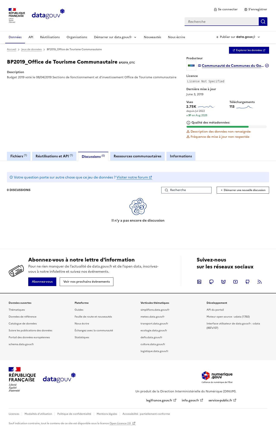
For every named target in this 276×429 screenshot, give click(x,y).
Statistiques (82, 337)
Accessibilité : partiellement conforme (146, 414)
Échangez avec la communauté (94, 330)
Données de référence (22, 317)
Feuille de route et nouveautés (93, 317)
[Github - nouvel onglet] (247, 281)
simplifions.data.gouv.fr (155, 310)
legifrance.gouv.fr (159, 400)
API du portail (215, 310)
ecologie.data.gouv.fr (154, 330)
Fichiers (18, 156)
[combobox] (226, 21)
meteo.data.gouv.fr (153, 317)
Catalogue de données (23, 324)
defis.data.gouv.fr (151, 337)
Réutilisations (50, 37)
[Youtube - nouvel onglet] (235, 281)
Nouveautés (152, 37)
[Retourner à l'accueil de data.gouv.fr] (48, 15)
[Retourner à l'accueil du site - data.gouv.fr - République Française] (59, 379)
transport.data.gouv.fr (154, 324)
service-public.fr (220, 400)
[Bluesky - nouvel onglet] (223, 281)
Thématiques (17, 310)
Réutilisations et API (54, 156)
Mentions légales (107, 414)
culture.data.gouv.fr (153, 344)
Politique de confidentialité (74, 414)
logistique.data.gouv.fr (154, 351)
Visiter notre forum (132, 177)
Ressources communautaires (137, 156)
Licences (14, 414)
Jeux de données (31, 49)
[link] (225, 9)
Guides (79, 310)
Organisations (77, 37)
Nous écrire (176, 37)
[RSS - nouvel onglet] (259, 281)
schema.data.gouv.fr (21, 344)
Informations (181, 156)
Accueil (11, 49)
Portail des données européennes (29, 337)
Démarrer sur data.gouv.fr (113, 37)
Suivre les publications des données (30, 330)
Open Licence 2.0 (120, 423)
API (30, 37)
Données (15, 37)
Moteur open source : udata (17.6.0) (228, 317)
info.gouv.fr (190, 400)
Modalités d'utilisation (38, 414)
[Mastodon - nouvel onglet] (211, 281)
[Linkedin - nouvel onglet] (199, 281)
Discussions (93, 156)
